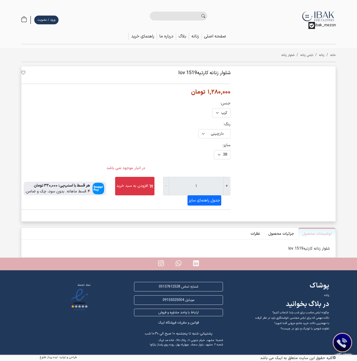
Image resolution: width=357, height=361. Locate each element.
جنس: (225, 103)
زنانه (195, 36)
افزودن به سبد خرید (132, 186)
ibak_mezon (325, 25)
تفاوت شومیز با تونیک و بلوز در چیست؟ (304, 328)
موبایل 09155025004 (179, 300)
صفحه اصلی (215, 36)
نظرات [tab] (255, 234)
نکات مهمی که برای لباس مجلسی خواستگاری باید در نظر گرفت (292, 318)
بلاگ (182, 36)
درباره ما (166, 36)
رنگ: (227, 124)
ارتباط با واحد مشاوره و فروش (178, 312)
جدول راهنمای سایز (204, 200)
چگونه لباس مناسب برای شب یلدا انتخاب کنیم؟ (300, 312)
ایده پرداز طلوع (49, 357)
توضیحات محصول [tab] (317, 234)
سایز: (226, 145)
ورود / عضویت (46, 20)
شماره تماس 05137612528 (178, 286)
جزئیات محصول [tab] (281, 234)
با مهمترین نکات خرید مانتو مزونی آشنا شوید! (301, 323)
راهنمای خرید (142, 36)
